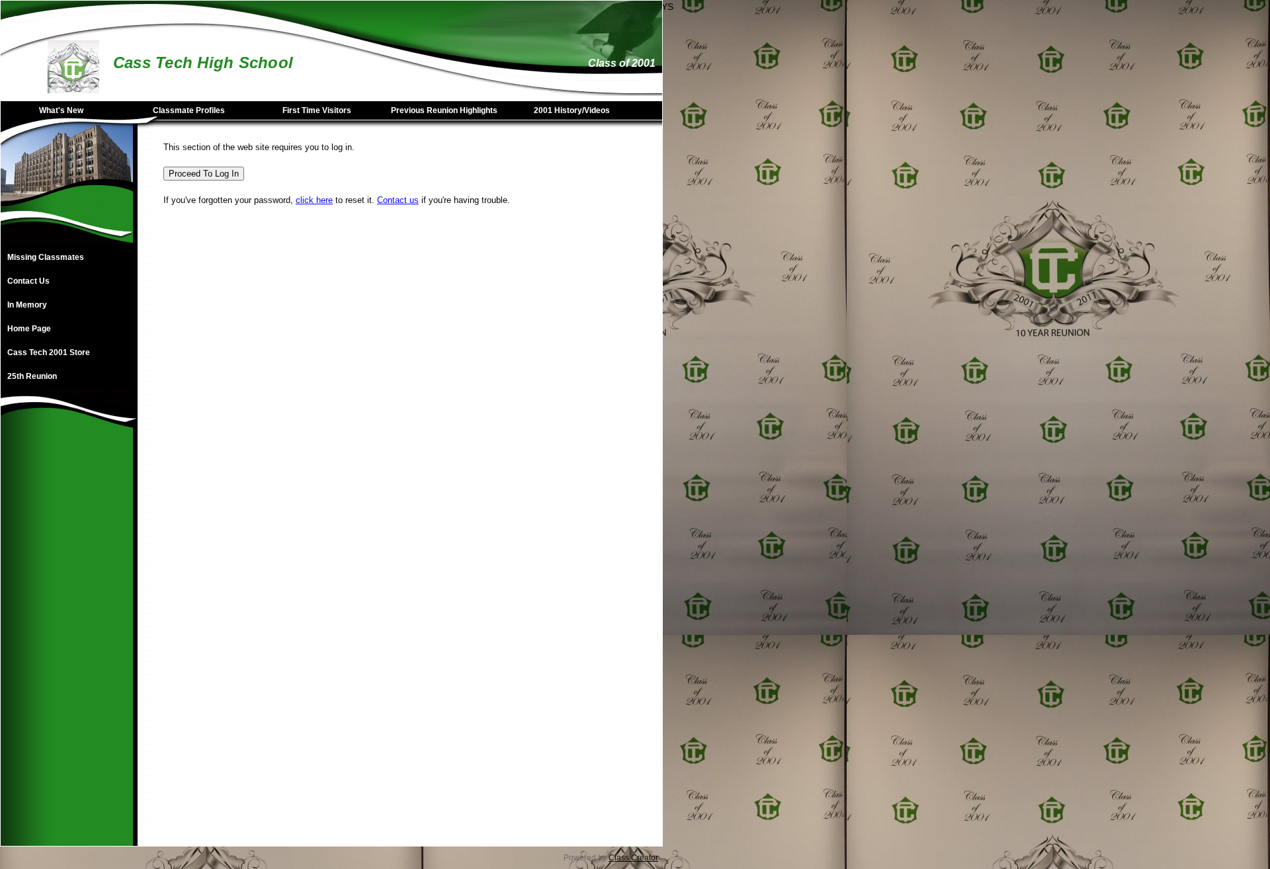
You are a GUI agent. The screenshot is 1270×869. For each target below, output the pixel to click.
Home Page (29, 328)
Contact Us (28, 281)
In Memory (27, 305)
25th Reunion (32, 376)
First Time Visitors (316, 110)
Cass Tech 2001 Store (48, 352)
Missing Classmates (45, 257)
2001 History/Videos (572, 110)
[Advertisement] (67, 647)
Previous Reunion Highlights (444, 110)
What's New (61, 110)
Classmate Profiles (189, 110)
